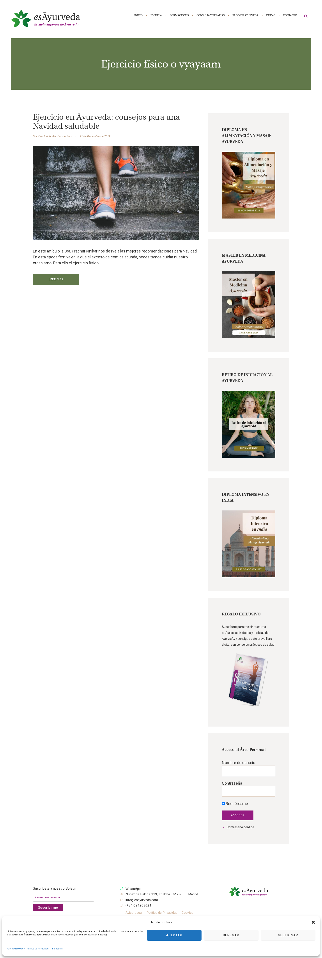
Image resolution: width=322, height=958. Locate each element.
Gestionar (288, 935)
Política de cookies (16, 948)
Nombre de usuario (238, 762)
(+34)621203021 (138, 905)
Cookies (187, 913)
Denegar (231, 935)
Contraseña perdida (240, 827)
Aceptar (174, 935)
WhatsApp (133, 889)
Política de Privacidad (38, 948)
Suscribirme (48, 907)
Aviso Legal (134, 913)
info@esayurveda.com (142, 900)
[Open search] (306, 16)
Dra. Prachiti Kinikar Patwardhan (52, 136)
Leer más (56, 279)
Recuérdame (236, 803)
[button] (313, 922)
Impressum (57, 948)
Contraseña (232, 783)
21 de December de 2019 (95, 136)
